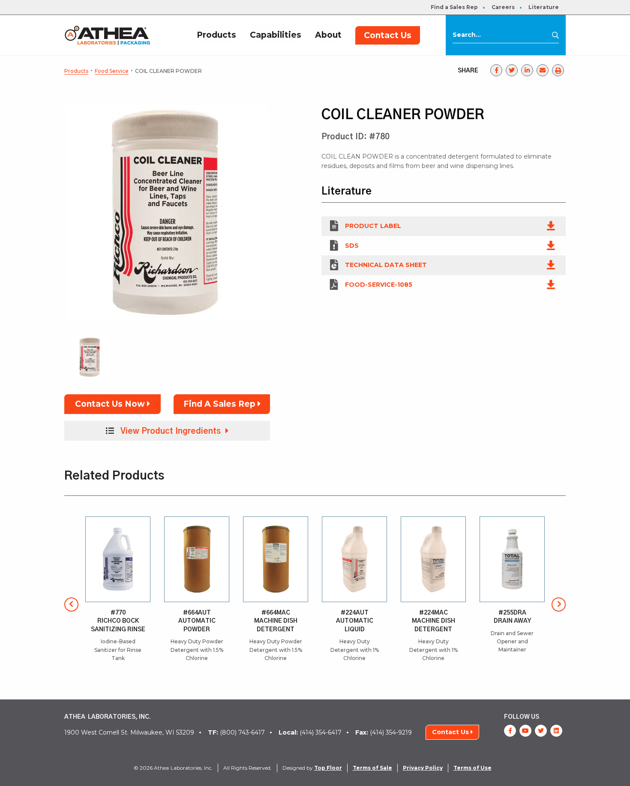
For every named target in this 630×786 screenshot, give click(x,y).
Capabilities (275, 35)
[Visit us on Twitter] (541, 731)
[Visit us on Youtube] (525, 731)
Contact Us (387, 35)
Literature (543, 7)
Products (216, 35)
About (328, 35)
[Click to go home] (107, 35)
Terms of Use (472, 768)
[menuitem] (454, 7)
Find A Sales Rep (220, 404)
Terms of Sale (372, 768)
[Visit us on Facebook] (510, 731)
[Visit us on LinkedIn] (556, 731)
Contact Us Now (111, 404)
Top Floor (328, 768)
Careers (503, 7)
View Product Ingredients (170, 431)
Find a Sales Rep (454, 7)
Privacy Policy (423, 768)
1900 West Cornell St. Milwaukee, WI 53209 (129, 732)
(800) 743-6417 (236, 732)
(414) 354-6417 (310, 732)
